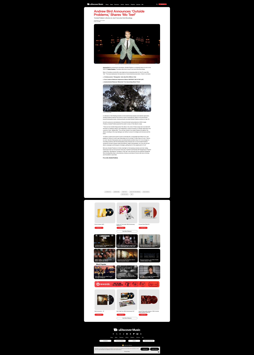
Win (142, 4)
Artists (122, 4)
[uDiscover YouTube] (127, 334)
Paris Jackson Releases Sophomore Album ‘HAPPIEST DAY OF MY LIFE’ (124, 79)
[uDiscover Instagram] (120, 334)
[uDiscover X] (117, 334)
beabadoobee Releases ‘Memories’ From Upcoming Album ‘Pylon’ (122, 82)
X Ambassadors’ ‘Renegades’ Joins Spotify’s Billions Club (120, 77)
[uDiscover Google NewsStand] (137, 334)
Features (116, 4)
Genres (127, 4)
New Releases (125, 194)
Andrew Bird (106, 67)
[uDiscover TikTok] (123, 334)
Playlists (133, 4)
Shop (107, 4)
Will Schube (97, 21)
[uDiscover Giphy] (141, 334)
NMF (132, 194)
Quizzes (138, 4)
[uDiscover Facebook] (113, 334)
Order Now (99, 227)
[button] (105, 216)
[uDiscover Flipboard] (134, 334)
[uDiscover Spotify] (130, 334)
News (111, 4)
